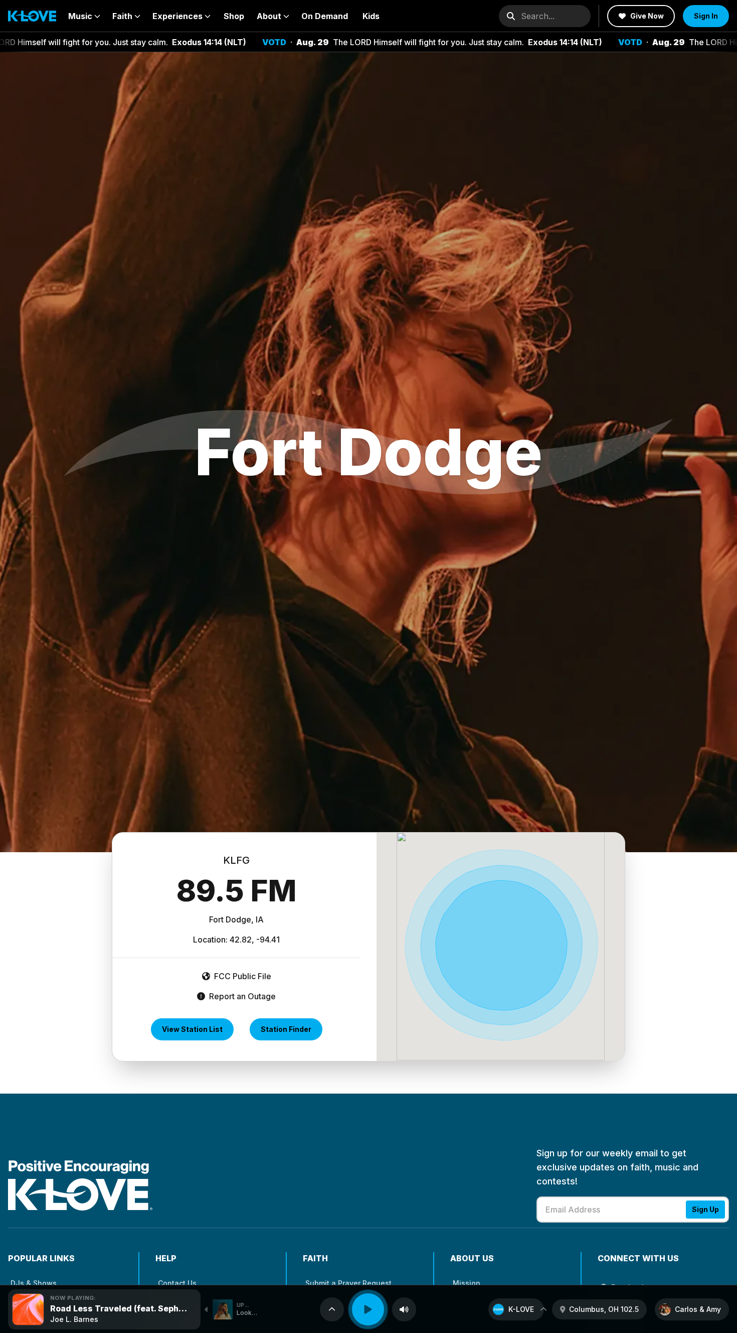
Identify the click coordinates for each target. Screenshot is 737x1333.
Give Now (647, 16)
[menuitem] (84, 16)
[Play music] (368, 1309)
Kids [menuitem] (371, 16)
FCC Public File (241, 976)
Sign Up (705, 1209)
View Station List (192, 1029)
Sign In (706, 16)
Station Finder (286, 1029)
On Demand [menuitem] (324, 16)
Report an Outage (241, 996)
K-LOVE (521, 1309)
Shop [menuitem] (234, 16)
